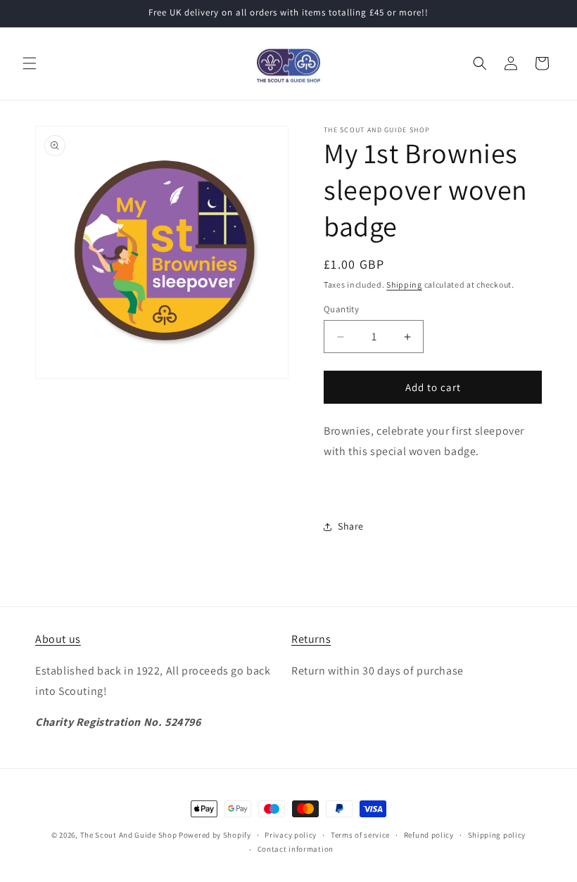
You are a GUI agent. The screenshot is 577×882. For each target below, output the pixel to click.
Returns (311, 639)
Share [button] (351, 526)
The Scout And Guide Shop (128, 835)
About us (58, 639)
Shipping (404, 284)
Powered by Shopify (215, 835)
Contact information (296, 849)
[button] (29, 63)
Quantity (341, 309)
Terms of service (360, 835)
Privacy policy (291, 835)
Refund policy (429, 835)
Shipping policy (497, 835)
